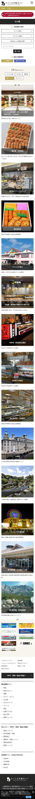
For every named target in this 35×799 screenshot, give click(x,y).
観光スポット (7, 691)
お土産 (9, 8)
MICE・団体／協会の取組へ (16, 675)
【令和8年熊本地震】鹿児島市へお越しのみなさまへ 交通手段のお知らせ (18, 14)
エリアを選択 (17, 31)
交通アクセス (7, 711)
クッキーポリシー (26, 794)
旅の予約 (6, 714)
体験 (4, 693)
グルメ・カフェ (8, 696)
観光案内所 (4, 666)
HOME (3, 8)
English (5, 758)
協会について (7, 730)
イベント (6, 705)
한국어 (5, 767)
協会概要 (20, 660)
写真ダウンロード (22, 663)
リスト (20, 78)
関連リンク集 (21, 666)
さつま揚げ (6, 60)
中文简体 (6, 761)
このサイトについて (6, 660)
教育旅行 (6, 736)
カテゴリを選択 (17, 36)
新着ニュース (7, 717)
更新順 (26, 74)
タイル (11, 78)
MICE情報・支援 (9, 733)
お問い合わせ (5, 668)
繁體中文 (6, 764)
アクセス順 (10, 74)
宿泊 (4, 708)
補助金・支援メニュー (10, 739)
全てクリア (19, 60)
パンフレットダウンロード (8, 663)
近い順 (19, 74)
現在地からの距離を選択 (17, 41)
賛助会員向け (7, 742)
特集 (4, 688)
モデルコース (7, 702)
